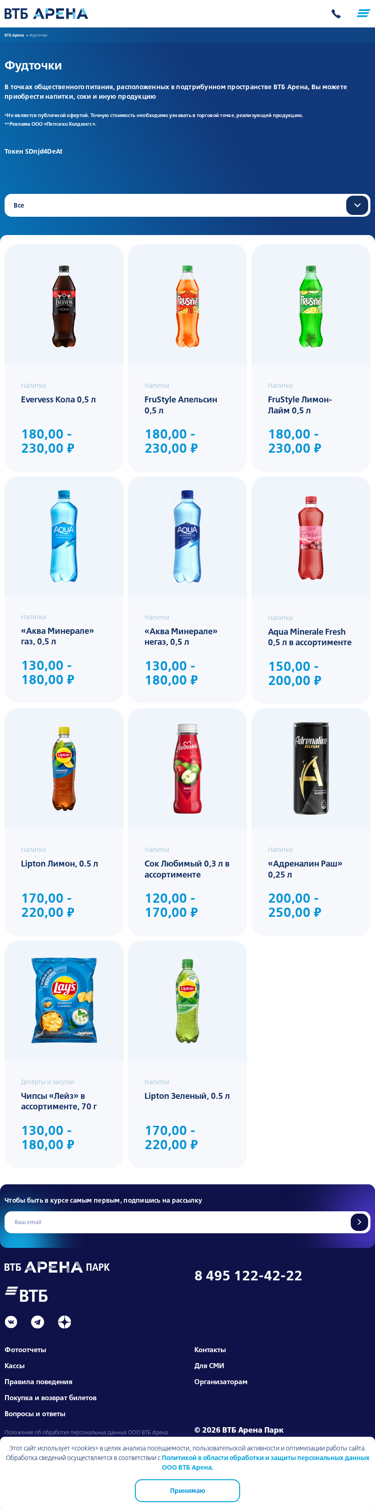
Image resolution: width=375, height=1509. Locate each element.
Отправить (359, 1222)
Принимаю (187, 1491)
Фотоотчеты (25, 1349)
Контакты (210, 1349)
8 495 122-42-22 (248, 1275)
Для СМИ (209, 1365)
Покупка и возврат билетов (50, 1397)
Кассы (15, 1365)
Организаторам (220, 1381)
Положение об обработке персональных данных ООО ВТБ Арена (86, 1432)
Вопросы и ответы (35, 1413)
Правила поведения (38, 1381)
